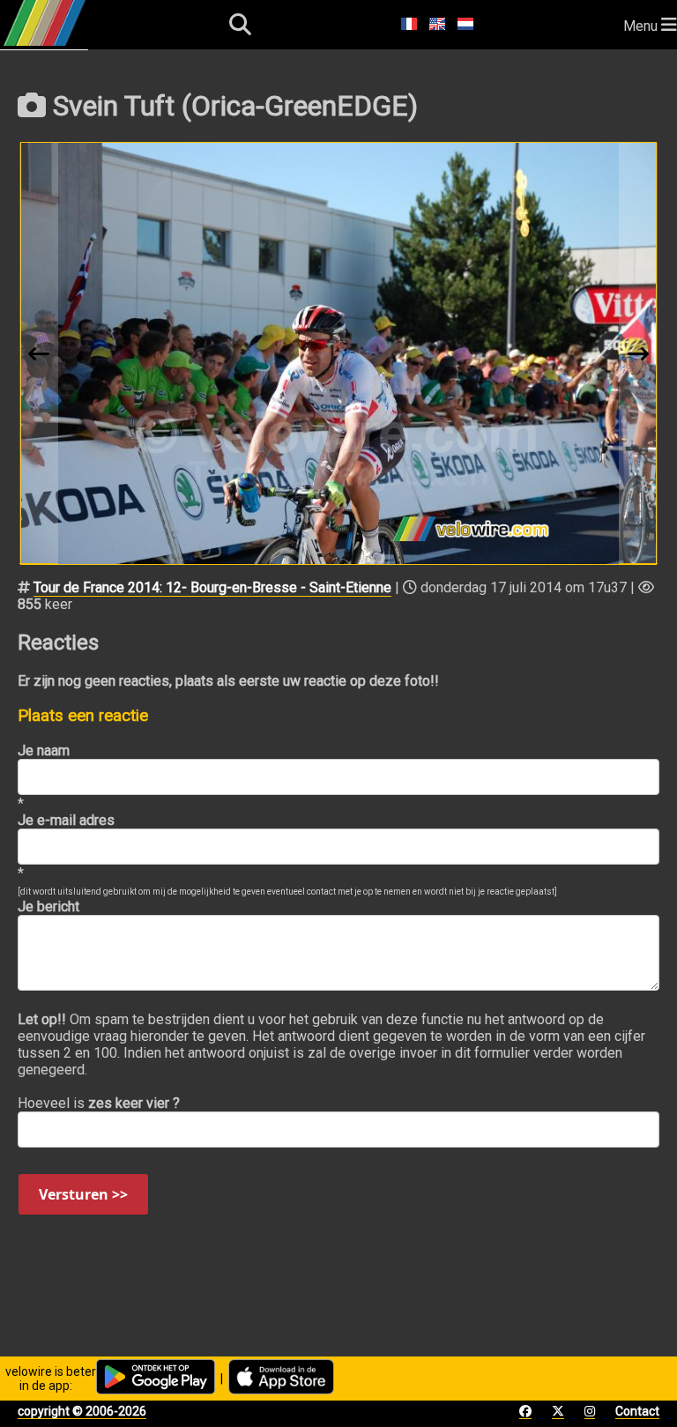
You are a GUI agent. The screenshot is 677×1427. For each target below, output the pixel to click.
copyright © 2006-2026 (82, 1411)
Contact (637, 1411)
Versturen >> (83, 1194)
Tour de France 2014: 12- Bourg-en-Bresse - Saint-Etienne (212, 587)
